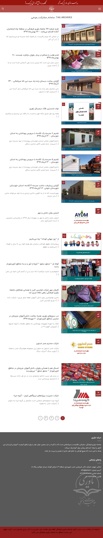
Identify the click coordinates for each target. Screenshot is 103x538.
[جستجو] (3, 8)
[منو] (99, 9)
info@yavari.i (86, 470)
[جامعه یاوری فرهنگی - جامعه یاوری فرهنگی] (51, 8)
